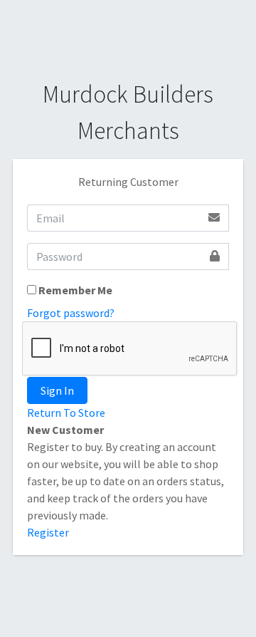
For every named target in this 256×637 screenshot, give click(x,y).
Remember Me (75, 290)
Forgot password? (70, 313)
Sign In (57, 390)
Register (48, 532)
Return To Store (66, 412)
